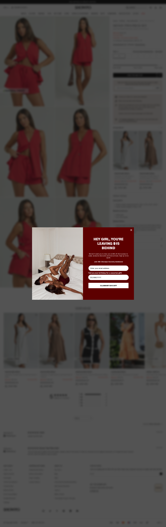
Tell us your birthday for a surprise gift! (105, 273)
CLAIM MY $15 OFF (108, 285)
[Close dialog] (131, 230)
